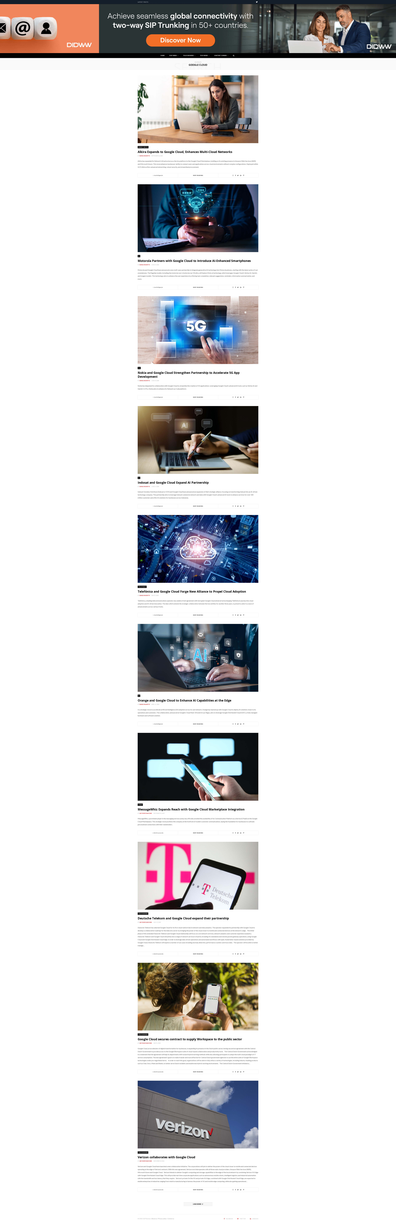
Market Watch (143, 147)
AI (139, 256)
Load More (197, 1204)
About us (154, 1218)
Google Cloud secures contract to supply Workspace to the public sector (190, 1039)
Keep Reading (198, 175)
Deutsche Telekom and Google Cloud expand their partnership (183, 918)
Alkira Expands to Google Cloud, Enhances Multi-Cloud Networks (185, 152)
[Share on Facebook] (235, 175)
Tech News (204, 55)
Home (163, 55)
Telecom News (188, 55)
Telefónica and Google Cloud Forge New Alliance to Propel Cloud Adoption (192, 591)
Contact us (171, 1218)
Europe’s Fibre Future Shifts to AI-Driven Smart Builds (172, 2)
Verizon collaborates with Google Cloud (166, 1157)
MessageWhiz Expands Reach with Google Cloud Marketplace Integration (191, 809)
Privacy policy (162, 1218)
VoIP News (173, 55)
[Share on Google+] (241, 175)
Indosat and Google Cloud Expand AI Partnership (173, 482)
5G (139, 368)
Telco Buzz (142, 587)
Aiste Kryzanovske (146, 813)
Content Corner (220, 55)
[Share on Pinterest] (243, 175)
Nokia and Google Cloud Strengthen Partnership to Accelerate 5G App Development (189, 375)
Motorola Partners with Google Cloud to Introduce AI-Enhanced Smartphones (194, 261)
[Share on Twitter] (238, 175)
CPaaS (140, 804)
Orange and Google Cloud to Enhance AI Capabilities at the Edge (184, 700)
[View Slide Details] (148, 28)
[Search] (233, 55)
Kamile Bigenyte (145, 155)
